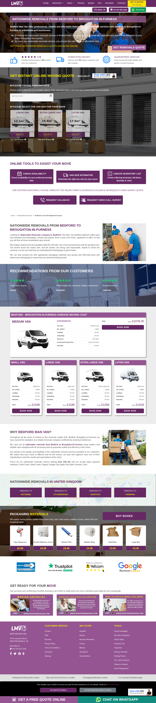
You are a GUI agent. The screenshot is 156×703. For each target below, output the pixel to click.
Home (46, 3)
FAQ (46, 635)
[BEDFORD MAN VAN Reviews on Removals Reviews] (26, 567)
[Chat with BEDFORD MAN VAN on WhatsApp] (99, 699)
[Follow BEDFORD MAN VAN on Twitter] (15, 654)
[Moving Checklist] (31, 605)
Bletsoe (82, 648)
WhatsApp (140, 10)
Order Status (119, 639)
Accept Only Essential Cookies (97, 690)
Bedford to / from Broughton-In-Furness (48, 215)
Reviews (109, 3)
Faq (100, 3)
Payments (118, 648)
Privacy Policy (113, 684)
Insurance (48, 652)
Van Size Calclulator (122, 635)
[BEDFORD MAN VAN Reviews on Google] (130, 567)
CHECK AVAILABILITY (31, 177)
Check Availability (120, 631)
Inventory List (119, 644)
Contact (121, 3)
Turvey (82, 644)
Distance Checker (121, 664)
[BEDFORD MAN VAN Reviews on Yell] (95, 567)
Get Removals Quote (129, 47)
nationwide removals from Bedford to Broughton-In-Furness (54, 445)
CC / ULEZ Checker (121, 660)
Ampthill (82, 631)
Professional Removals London (25, 678)
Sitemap (48, 656)
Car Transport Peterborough (130, 678)
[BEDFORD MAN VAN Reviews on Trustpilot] (60, 567)
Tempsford (83, 652)
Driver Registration (121, 668)
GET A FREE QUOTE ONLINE (41, 699)
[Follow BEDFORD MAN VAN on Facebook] (11, 654)
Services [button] (57, 3)
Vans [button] (69, 3)
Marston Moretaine (86, 639)
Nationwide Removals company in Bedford (40, 235)
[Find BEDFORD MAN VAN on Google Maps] (23, 654)
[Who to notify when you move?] (124, 605)
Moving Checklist (120, 652)
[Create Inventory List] (78, 605)
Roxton (82, 635)
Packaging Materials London (95, 678)
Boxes (91, 3)
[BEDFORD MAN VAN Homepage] (17, 3)
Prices (81, 3)
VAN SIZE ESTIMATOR (78, 177)
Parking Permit (120, 656)
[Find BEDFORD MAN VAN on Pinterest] (19, 654)
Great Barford (84, 656)
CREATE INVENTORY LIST (124, 177)
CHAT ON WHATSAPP (120, 699)
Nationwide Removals (25, 215)
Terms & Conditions (52, 648)
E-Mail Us (16, 646)
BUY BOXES (124, 515)
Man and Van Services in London (60, 678)
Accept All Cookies (58, 690)
